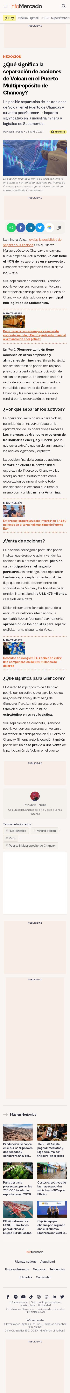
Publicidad (44, 1305)
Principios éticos (36, 1312)
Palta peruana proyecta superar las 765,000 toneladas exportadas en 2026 (17, 1188)
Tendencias (57, 1269)
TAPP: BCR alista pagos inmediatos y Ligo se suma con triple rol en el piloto (50, 1150)
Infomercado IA (19, 1302)
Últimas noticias (26, 1261)
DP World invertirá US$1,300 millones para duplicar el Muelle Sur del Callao (17, 1227)
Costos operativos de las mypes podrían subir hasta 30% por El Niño (51, 1188)
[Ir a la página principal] (26, 6)
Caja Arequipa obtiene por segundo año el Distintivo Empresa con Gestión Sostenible (51, 1227)
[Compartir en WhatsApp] (11, 227)
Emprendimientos (17, 1269)
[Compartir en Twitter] (40, 227)
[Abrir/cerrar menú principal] (5, 6)
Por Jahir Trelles (13, 131)
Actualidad (47, 1261)
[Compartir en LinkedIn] (30, 227)
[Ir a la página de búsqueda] (63, 6)
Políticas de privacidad (51, 1309)
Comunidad (43, 1277)
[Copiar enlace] (59, 227)
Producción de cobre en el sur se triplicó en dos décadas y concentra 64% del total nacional (17, 1150)
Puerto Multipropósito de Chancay (32, 845)
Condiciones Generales (20, 1309)
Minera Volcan (46, 831)
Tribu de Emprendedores (46, 1302)
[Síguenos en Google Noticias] (49, 227)
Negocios (12, 57)
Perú (12, 838)
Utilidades (25, 1277)
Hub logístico (17, 831)
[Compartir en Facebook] (20, 227)
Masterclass (27, 1305)
